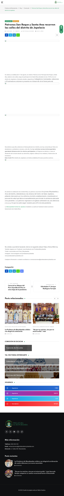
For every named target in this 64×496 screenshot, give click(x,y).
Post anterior (14, 283)
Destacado (8, 326)
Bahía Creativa (41, 490)
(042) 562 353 (14, 444)
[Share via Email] (57, 35)
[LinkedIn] (14, 35)
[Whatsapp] (18, 35)
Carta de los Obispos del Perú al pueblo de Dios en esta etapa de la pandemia (17, 287)
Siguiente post (50, 284)
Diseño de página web (29, 490)
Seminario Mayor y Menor (46, 326)
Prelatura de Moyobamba (19, 326)
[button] (54, 298)
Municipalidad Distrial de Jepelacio (16, 207)
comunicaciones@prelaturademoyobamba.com (21, 446)
